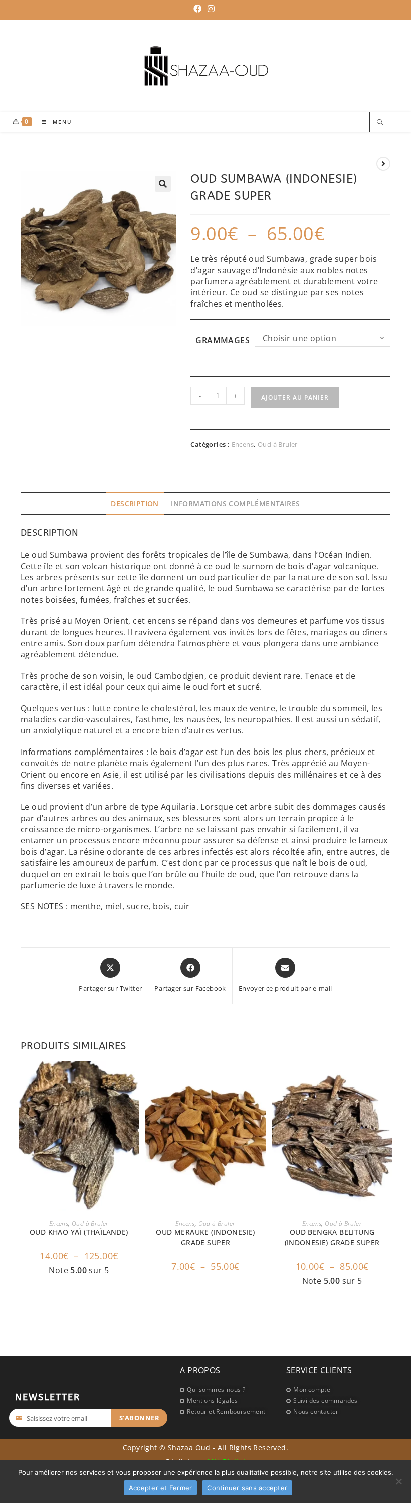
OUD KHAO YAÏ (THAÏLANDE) (79, 1232)
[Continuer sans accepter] (398, 1481)
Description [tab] (134, 503)
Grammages (222, 340)
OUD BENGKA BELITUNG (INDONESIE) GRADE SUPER (332, 1237)
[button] (163, 184)
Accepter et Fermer (160, 1488)
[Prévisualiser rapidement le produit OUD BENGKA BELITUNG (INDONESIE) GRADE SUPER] (387, 1078)
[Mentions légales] (228, 1400)
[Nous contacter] (332, 1411)
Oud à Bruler (278, 444)
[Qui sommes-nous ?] (228, 1389)
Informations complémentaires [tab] (235, 503)
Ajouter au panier (295, 397)
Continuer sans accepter (247, 1488)
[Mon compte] (332, 1389)
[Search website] (380, 123)
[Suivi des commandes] (332, 1400)
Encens (243, 444)
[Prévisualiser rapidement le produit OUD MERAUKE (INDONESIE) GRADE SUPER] (261, 1078)
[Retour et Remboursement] (228, 1411)
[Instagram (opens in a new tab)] (211, 8)
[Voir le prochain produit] (383, 164)
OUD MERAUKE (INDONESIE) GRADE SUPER (205, 1237)
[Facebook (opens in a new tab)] (198, 8)
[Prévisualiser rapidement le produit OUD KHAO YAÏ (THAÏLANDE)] (134, 1078)
